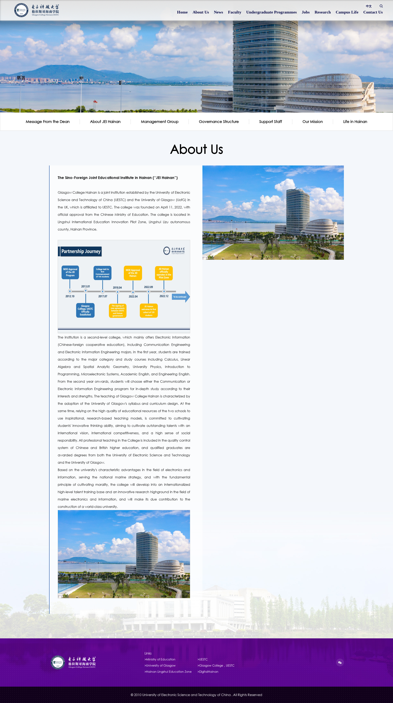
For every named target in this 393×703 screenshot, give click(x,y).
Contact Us (373, 12)
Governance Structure (219, 121)
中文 (369, 6)
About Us (201, 12)
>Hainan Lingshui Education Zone (168, 671)
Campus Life (347, 12)
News (218, 12)
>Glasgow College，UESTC (216, 665)
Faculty (234, 12)
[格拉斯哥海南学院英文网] (42, 10)
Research (323, 12)
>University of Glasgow (160, 665)
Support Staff (270, 121)
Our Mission (313, 121)
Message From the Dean (48, 121)
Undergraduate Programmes (271, 12)
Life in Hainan (355, 121)
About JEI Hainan (105, 121)
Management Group (159, 121)
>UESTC (203, 659)
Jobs (306, 12)
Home (182, 12)
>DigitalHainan (208, 671)
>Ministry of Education (160, 659)
